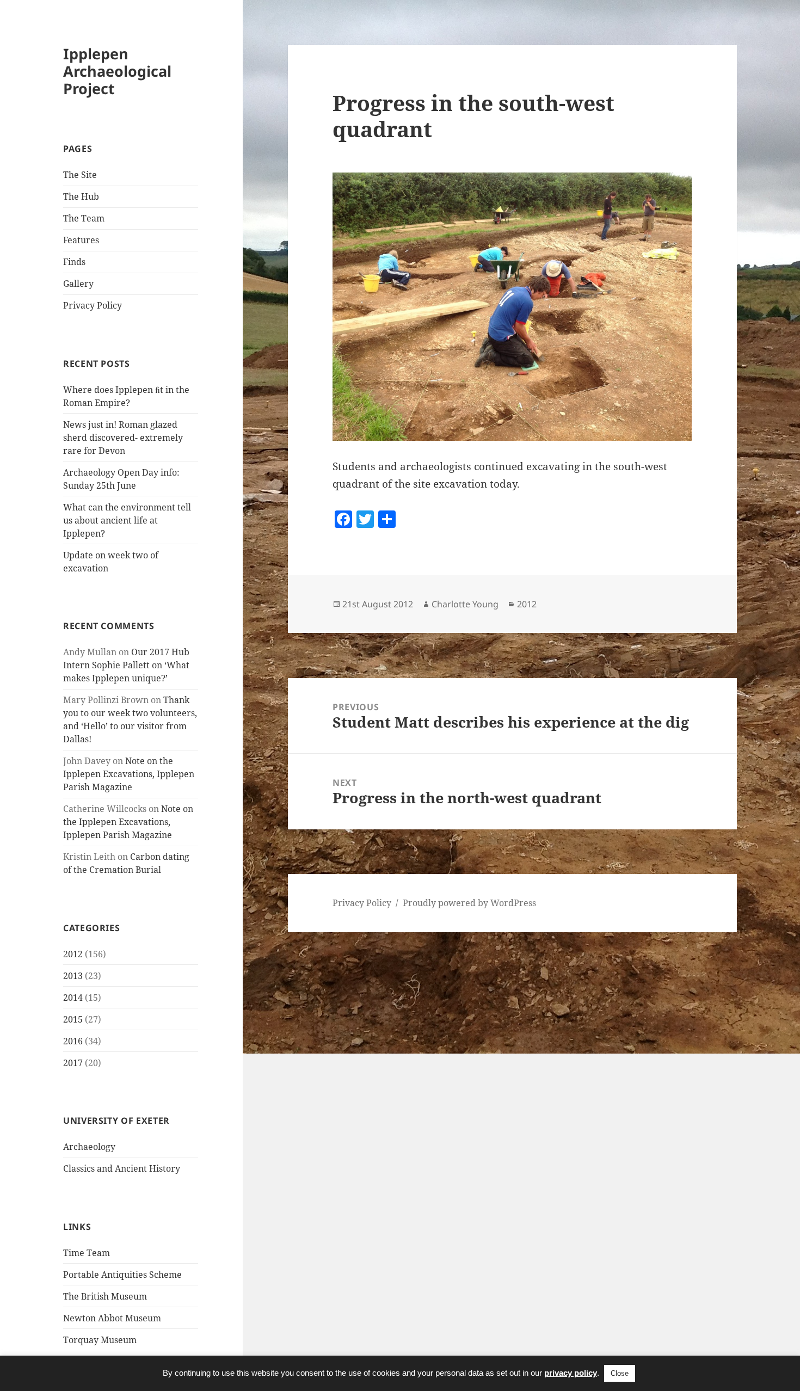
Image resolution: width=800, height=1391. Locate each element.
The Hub (81, 196)
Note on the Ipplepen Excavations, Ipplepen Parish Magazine (128, 774)
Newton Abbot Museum (112, 1318)
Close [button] (620, 1373)
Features (81, 240)
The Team (83, 218)
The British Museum (105, 1296)
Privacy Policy (92, 305)
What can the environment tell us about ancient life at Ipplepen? (127, 520)
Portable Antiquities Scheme (122, 1275)
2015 (73, 1019)
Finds (74, 262)
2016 (73, 1041)
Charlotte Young (465, 604)
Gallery (78, 284)
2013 (73, 976)
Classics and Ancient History (121, 1168)
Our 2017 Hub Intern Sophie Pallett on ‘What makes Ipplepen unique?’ (126, 665)
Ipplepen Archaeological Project (117, 71)
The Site (80, 175)
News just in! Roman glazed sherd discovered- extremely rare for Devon (123, 437)
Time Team (86, 1253)
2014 (73, 998)
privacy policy (570, 1372)
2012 (73, 954)
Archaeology (89, 1147)
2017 (73, 1063)
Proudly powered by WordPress (469, 903)
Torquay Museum (100, 1340)
